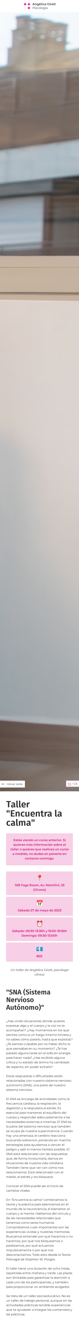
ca (75, 783)
